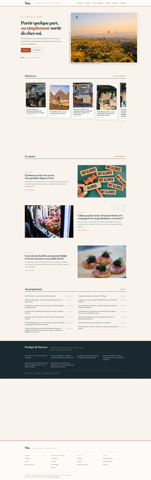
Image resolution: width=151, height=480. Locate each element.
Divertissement (97, 3)
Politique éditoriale (82, 464)
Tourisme (80, 3)
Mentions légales (108, 458)
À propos (79, 458)
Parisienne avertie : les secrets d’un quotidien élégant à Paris (39, 177)
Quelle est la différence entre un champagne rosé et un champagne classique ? (113, 357)
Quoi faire (37, 50)
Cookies (105, 464)
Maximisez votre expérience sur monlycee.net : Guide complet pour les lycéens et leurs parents (62, 365)
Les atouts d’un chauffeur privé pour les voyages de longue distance (88, 356)
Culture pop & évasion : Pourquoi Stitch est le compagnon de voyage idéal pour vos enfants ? (100, 217)
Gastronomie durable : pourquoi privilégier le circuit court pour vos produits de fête (46, 257)
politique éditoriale (55, 477)
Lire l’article (29, 190)
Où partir (26, 50)
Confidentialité (107, 461)
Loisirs (87, 3)
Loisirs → (123, 289)
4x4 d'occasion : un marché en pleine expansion (36, 356)
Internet (123, 3)
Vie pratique (29, 373)
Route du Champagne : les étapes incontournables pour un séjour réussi (62, 356)
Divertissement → (120, 156)
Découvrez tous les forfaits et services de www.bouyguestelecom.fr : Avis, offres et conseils (36, 365)
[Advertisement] (75, 137)
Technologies (48, 373)
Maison (107, 3)
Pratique (115, 3)
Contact (79, 461)
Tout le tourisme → (119, 76)
